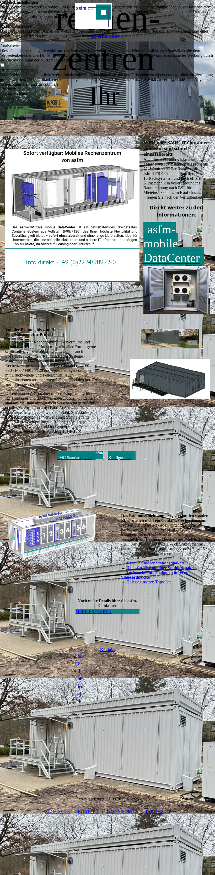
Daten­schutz (123, 811)
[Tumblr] (79, 701)
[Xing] (80, 694)
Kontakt (107, 649)
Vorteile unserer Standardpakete (155, 563)
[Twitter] (80, 679)
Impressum (158, 811)
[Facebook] (79, 671)
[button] (107, 89)
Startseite (58, 811)
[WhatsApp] (80, 663)
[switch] (2, 65)
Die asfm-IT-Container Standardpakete (161, 567)
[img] (107, 16)
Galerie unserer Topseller (148, 582)
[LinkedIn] (80, 686)
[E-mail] (80, 656)
